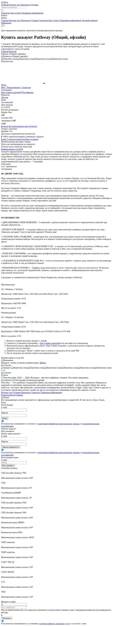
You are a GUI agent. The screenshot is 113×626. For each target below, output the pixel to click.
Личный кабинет (90, 20)
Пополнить (6, 618)
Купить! (33, 126)
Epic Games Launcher (49, 343)
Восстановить (8, 466)
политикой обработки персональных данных (58, 424)
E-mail (4, 407)
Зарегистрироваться (10, 447)
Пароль (4, 413)
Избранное (6, 23)
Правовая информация (32, 13)
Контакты (25, 5)
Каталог (13, 51)
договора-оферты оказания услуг (54, 623)
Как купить (16, 13)
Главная (5, 5)
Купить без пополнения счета (15, 126)
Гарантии (5, 13)
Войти (43, 363)
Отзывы (34, 5)
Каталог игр (15, 5)
